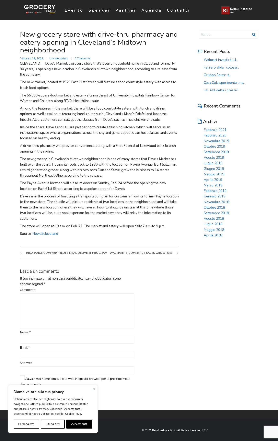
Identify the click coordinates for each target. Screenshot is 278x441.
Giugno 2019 (214, 168)
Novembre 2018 (216, 202)
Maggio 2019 (214, 174)
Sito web (26, 363)
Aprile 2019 (213, 179)
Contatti (178, 10)
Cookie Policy (73, 414)
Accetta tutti (79, 424)
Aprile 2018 (213, 235)
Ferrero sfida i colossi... (221, 67)
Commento (27, 290)
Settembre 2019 (216, 152)
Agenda (151, 10)
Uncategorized (58, 58)
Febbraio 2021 (215, 129)
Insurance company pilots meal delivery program (66, 253)
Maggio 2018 (214, 229)
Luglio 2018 (213, 224)
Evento (74, 10)
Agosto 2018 (214, 218)
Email (25, 348)
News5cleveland (45, 233)
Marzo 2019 (213, 185)
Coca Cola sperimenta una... (224, 82)
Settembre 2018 (216, 213)
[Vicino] (94, 389)
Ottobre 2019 (214, 146)
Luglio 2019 (213, 163)
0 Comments (82, 58)
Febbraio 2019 (215, 190)
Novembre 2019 (216, 141)
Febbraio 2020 (215, 135)
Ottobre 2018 (214, 207)
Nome (25, 332)
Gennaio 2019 (214, 196)
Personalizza (26, 424)
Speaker (100, 10)
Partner (125, 10)
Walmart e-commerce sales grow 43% (141, 253)
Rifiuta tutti (53, 424)
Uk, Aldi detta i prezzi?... (221, 90)
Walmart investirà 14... (221, 60)
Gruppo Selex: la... (217, 75)
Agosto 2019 (214, 157)
